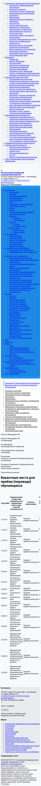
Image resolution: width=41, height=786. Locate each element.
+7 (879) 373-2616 (22, 696)
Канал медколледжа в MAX (16, 750)
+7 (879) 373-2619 (8, 696)
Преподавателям (11, 732)
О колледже (10, 726)
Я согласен (5, 784)
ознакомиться (6, 778)
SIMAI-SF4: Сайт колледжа (11, 764)
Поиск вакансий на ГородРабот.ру (18, 748)
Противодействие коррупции (16, 738)
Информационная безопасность (17, 740)
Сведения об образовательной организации (22, 724)
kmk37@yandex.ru (7, 698)
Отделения (9, 728)
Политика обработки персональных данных (22, 746)
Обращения (9, 736)
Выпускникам (10, 734)
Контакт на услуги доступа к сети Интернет (22, 752)
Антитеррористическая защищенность (20, 742)
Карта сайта (9, 744)
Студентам (9, 730)
